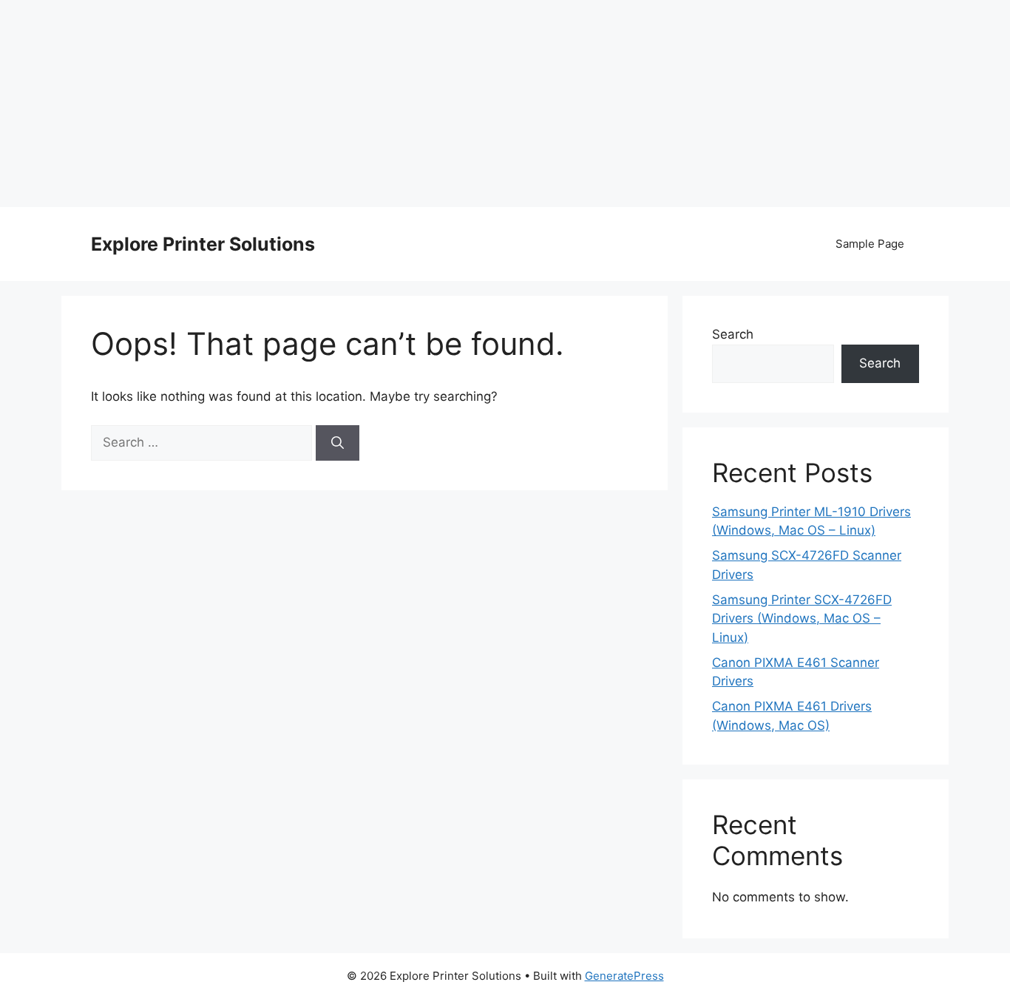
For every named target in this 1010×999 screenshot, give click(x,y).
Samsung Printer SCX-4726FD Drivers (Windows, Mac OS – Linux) (802, 618)
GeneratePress (624, 976)
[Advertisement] (505, 103)
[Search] (337, 443)
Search (732, 334)
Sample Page (870, 244)
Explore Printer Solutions (203, 244)
